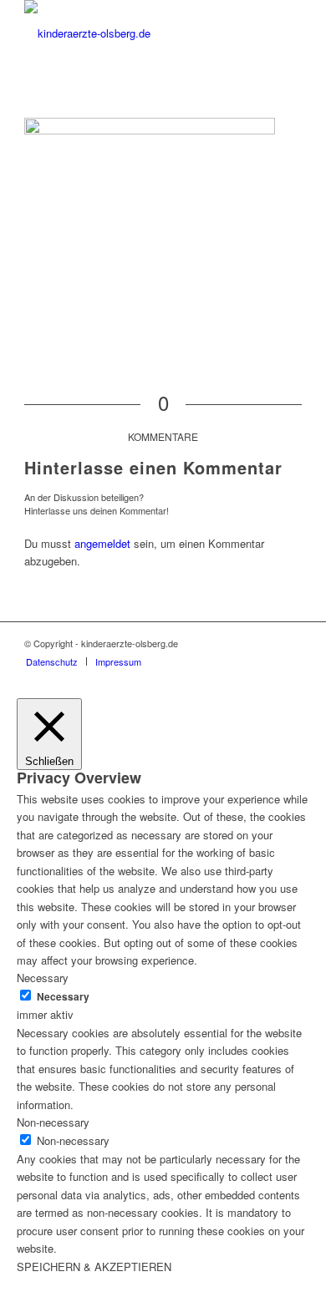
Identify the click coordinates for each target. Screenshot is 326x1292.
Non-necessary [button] (53, 1122)
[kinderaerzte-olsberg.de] (135, 33)
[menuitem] (52, 661)
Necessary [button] (43, 977)
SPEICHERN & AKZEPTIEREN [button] (94, 1266)
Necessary (63, 997)
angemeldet (102, 543)
